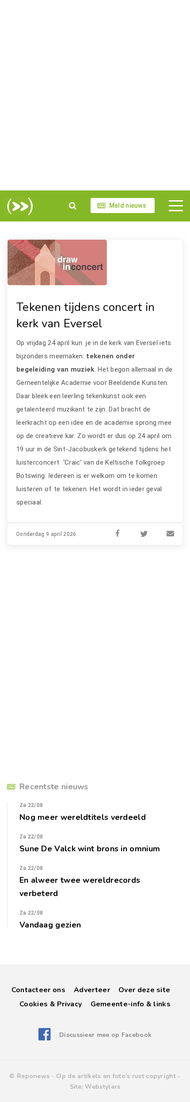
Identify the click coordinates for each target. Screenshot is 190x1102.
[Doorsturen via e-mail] (170, 534)
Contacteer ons (38, 990)
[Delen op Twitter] (144, 534)
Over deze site (144, 990)
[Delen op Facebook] (117, 534)
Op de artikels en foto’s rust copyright (116, 1076)
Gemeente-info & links (131, 1004)
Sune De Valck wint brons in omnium (89, 848)
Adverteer (92, 990)
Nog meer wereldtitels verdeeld (82, 817)
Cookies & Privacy (50, 1004)
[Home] (18, 206)
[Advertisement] (95, 95)
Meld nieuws (127, 205)
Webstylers (102, 1087)
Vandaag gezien (50, 925)
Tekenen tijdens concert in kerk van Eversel (85, 315)
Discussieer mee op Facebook (105, 1035)
